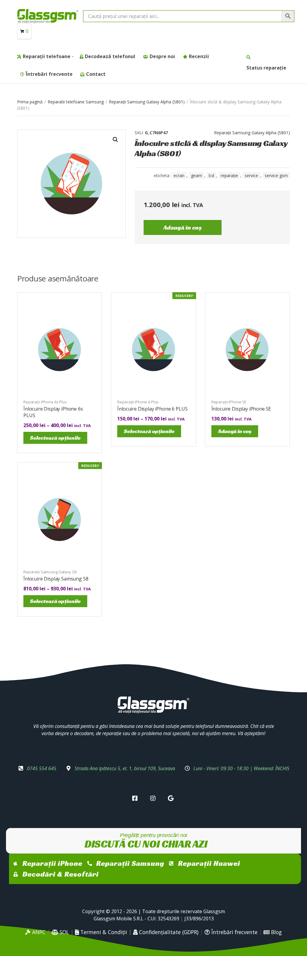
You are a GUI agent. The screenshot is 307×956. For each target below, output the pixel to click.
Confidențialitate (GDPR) (168, 932)
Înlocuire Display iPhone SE (241, 408)
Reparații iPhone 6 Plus (138, 402)
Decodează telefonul (110, 56)
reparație (229, 175)
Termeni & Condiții (103, 932)
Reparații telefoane (46, 56)
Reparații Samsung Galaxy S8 (49, 571)
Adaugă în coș (182, 227)
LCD (211, 175)
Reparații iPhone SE (229, 402)
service (251, 175)
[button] (115, 139)
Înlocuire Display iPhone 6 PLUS (152, 408)
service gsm (276, 175)
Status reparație (266, 67)
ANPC (38, 932)
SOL (63, 932)
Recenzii (199, 56)
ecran (179, 175)
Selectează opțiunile (55, 437)
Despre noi (162, 56)
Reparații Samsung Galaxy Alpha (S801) (147, 102)
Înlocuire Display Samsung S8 (55, 578)
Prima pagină (30, 102)
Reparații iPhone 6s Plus (45, 402)
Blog (276, 932)
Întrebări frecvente (49, 74)
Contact (96, 74)
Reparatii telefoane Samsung (76, 102)
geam (196, 175)
